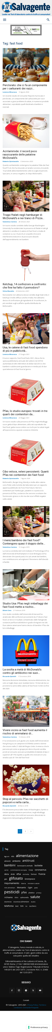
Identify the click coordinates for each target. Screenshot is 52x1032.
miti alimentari (9, 888)
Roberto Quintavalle (11, 161)
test (16, 906)
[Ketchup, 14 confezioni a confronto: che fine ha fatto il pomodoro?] (26, 264)
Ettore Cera (7, 610)
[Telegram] (26, 990)
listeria (23, 883)
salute (35, 896)
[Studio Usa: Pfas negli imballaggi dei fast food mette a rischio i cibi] (26, 584)
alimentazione (27, 855)
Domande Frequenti (30, 1007)
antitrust (28, 860)
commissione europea (18, 870)
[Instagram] (19, 990)
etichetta (26, 874)
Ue (26, 906)
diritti (13, 874)
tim (21, 906)
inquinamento (11, 883)
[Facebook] (12, 990)
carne (6, 870)
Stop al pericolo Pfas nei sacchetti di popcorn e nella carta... (25, 800)
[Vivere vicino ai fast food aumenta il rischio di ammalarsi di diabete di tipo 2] (26, 711)
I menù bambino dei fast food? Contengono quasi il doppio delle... (24, 542)
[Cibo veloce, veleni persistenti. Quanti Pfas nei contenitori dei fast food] (26, 452)
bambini (9, 865)
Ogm (30, 887)
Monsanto (21, 887)
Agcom (6, 856)
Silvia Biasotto (8, 291)
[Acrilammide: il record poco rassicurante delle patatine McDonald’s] (26, 131)
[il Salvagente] (26, 8)
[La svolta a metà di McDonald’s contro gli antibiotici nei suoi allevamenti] (26, 650)
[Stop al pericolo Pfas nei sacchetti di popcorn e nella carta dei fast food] (26, 780)
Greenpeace (30, 879)
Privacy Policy (33, 1005)
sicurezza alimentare (21, 902)
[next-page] (31, 831)
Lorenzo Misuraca (10, 92)
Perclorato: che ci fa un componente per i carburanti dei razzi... (25, 87)
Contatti (26, 1000)
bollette (39, 865)
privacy (38, 893)
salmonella (24, 897)
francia (42, 874)
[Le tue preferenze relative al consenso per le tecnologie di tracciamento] (38, 1027)
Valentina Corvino (10, 222)
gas (5, 879)
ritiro (16, 897)
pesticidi (11, 891)
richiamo (8, 897)
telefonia (8, 905)
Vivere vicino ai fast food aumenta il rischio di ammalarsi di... (25, 732)
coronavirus (40, 869)
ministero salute (33, 883)
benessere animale (25, 866)
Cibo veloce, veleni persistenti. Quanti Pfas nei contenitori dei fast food (26, 473)
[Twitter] (33, 990)
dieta (6, 874)
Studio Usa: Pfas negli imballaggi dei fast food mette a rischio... (25, 605)
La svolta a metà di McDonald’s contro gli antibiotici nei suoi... (22, 671)
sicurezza (7, 902)
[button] (4, 19)
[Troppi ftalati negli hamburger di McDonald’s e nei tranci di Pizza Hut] (26, 196)
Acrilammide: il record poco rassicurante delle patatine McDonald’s (20, 154)
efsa (19, 874)
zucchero (32, 906)
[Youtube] (40, 990)
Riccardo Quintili (9, 676)
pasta (36, 888)
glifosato (16, 878)
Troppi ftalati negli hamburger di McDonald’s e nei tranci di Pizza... (23, 216)
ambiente (16, 861)
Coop (31, 870)
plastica (31, 893)
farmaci (34, 874)
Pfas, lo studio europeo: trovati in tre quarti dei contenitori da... (25, 412)
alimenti (7, 861)
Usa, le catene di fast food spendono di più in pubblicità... (25, 349)
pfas (24, 892)
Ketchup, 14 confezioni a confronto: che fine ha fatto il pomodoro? (24, 286)
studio (33, 902)
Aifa (12, 856)
